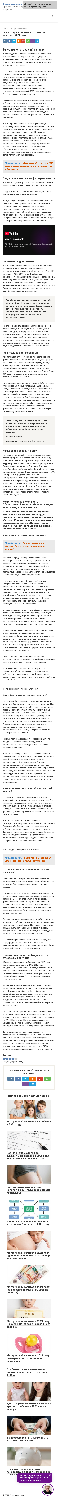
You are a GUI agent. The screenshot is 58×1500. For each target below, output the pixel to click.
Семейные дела (12, 4)
